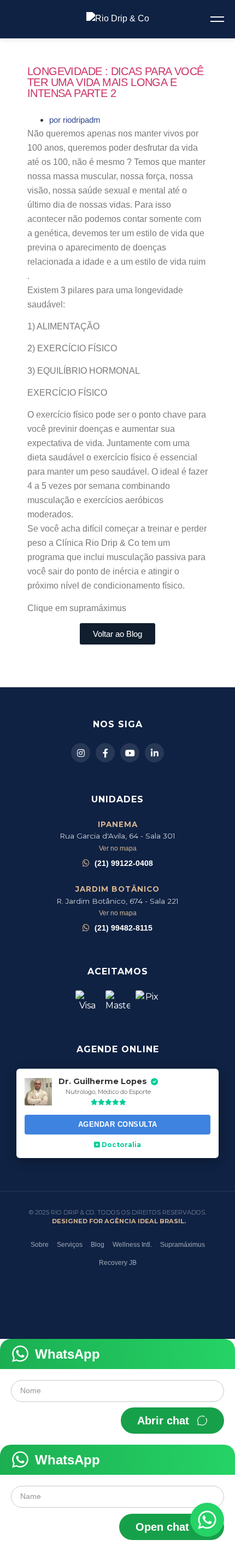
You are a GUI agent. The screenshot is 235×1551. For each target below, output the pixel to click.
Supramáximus (182, 1244)
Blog (97, 1244)
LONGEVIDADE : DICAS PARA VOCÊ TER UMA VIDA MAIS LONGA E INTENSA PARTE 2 (115, 82)
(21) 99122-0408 (124, 863)
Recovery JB (118, 1263)
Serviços (70, 1244)
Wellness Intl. (132, 1244)
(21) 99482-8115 (123, 927)
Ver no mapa (118, 848)
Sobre (40, 1244)
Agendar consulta (117, 1124)
